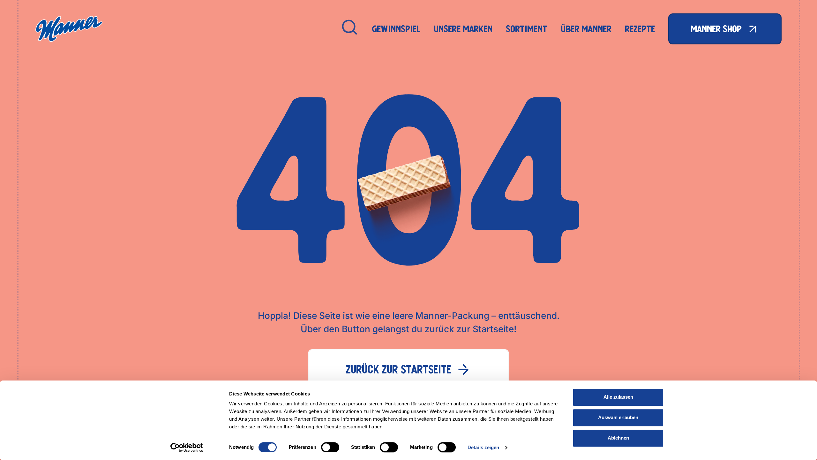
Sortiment (526, 29)
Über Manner (586, 29)
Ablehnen (618, 438)
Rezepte (640, 29)
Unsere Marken (463, 29)
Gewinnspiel (396, 29)
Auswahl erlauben (618, 417)
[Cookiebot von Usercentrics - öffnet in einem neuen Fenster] (187, 447)
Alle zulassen (618, 397)
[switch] (330, 447)
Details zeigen (483, 447)
